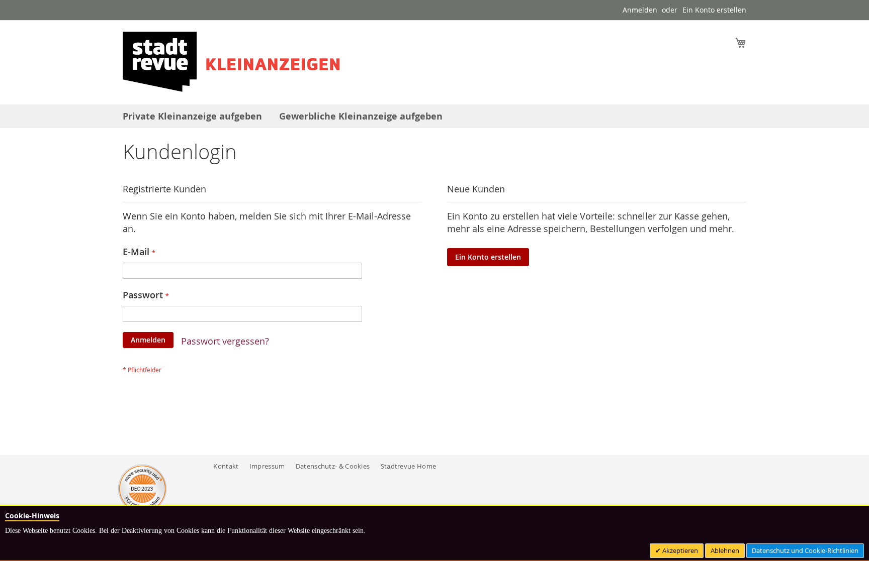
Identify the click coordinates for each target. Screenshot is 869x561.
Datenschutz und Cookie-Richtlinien (805, 550)
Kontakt (225, 466)
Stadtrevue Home (409, 466)
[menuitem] (192, 116)
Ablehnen (725, 550)
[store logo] (231, 62)
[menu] (434, 116)
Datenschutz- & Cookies (333, 466)
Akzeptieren (679, 550)
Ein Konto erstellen (714, 10)
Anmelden (640, 10)
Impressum (267, 466)
